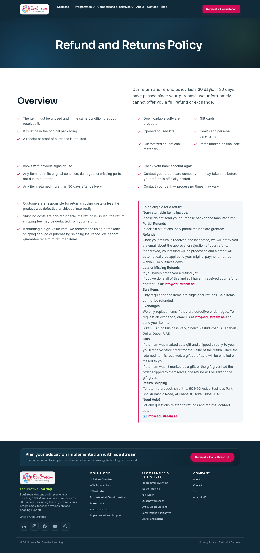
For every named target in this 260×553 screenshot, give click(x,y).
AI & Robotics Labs (100, 485)
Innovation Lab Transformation (108, 497)
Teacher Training (151, 488)
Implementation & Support (105, 515)
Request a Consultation (221, 9)
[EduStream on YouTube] (55, 526)
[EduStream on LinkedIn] (24, 526)
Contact (197, 485)
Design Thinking (99, 509)
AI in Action (148, 494)
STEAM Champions (152, 518)
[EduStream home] (34, 9)
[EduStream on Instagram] (34, 526)
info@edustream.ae (180, 284)
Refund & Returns (229, 542)
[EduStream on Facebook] (45, 526)
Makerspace (97, 503)
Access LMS (199, 497)
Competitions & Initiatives (156, 513)
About (196, 479)
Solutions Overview (101, 479)
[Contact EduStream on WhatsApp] (65, 526)
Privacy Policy (207, 542)
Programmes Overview (155, 482)
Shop (196, 491)
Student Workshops (153, 501)
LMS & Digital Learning (154, 506)
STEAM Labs (97, 491)
